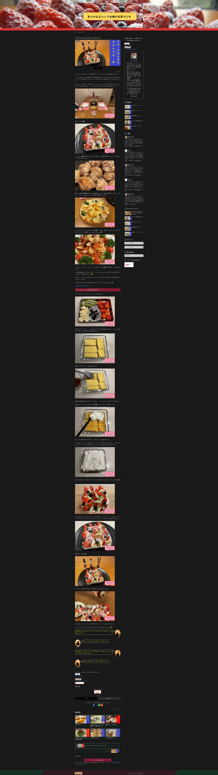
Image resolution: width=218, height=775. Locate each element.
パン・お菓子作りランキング (81, 681)
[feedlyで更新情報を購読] (99, 705)
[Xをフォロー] (96, 705)
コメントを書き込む (98, 760)
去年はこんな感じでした (81, 285)
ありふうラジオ (134, 60)
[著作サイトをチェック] (94, 705)
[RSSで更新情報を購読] (102, 705)
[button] (109, 698)
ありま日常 (78, 686)
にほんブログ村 (78, 676)
